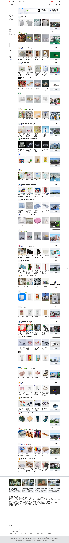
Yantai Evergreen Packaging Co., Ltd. (26, 62)
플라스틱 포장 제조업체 (48, 533)
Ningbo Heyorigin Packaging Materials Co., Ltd (28, 123)
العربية (41, 538)
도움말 (53, 4)
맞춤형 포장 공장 (25, 533)
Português (31, 538)
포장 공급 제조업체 (31, 533)
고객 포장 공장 (20, 533)
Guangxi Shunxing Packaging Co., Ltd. (26, 351)
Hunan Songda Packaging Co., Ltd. (26, 77)
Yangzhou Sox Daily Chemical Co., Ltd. (26, 382)
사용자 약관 (28, 537)
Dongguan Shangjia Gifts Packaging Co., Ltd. (27, 397)
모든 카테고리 (11, 4)
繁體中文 (19, 538)
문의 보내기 (56, 47)
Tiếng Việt (52, 538)
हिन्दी (45, 538)
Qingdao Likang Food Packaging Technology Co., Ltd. (28, 184)
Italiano (33, 538)
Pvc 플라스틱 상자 (39, 529)
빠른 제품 (41, 537)
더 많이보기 (10, 525)
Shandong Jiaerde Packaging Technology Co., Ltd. (28, 290)
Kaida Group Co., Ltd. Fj (24, 153)
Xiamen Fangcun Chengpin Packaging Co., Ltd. (28, 412)
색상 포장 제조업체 (36, 533)
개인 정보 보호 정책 (31, 537)
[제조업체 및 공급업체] (12, 1)
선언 (25, 537)
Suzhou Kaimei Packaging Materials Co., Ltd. (27, 199)
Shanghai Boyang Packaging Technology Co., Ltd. (28, 92)
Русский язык (36, 538)
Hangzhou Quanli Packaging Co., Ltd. (26, 260)
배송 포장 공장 (15, 533)
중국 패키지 (26, 529)
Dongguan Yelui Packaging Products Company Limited (29, 138)
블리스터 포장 (22, 529)
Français (23, 538)
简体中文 (17, 538)
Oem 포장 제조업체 (42, 533)
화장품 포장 (17, 529)
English (14, 538)
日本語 (21, 538)
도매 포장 (14, 529)
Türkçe (50, 538)
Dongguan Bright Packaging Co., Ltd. (26, 321)
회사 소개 (23, 537)
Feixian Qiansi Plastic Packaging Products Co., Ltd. (28, 16)
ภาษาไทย (48, 538)
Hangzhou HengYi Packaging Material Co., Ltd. (28, 458)
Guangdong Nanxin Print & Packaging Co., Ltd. (28, 245)
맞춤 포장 (30, 529)
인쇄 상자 (34, 529)
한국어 (39, 538)
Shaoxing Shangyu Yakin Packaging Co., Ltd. (27, 336)
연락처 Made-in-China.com (36, 537)
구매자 (49, 4)
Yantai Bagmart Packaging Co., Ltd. (26, 443)
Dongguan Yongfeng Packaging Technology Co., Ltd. (28, 275)
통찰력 (43, 537)
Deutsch (28, 538)
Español (26, 538)
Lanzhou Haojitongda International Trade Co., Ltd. (28, 214)
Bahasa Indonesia (56, 538)
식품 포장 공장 (10, 533)
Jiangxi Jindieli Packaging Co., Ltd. (26, 47)
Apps (56, 4)
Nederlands (43, 538)
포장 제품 (10, 529)
